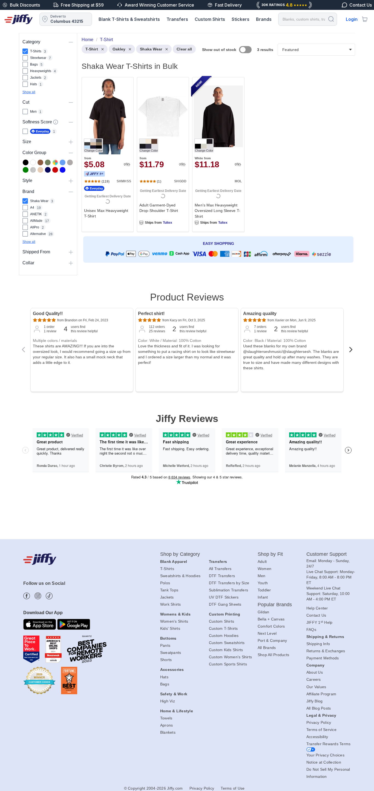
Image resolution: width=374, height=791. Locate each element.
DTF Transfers (222, 576)
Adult (262, 561)
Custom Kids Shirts (226, 650)
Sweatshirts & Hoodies (180, 576)
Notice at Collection (323, 762)
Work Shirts (170, 604)
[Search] (331, 19)
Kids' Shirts (170, 628)
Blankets (168, 732)
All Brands (267, 647)
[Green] (25, 170)
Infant (263, 597)
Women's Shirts (174, 621)
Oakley (119, 49)
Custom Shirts (210, 19)
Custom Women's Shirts (230, 657)
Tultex (167, 223)
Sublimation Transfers (228, 590)
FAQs (311, 629)
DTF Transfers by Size (229, 583)
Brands (264, 19)
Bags (164, 684)
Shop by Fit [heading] (270, 554)
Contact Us (316, 615)
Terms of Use (232, 788)
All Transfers (220, 568)
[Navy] (48, 170)
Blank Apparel (173, 561)
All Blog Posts (318, 708)
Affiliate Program (321, 694)
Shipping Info (318, 644)
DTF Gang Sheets (225, 604)
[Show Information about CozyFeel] (55, 122)
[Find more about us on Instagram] (37, 595)
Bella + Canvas (271, 619)
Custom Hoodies (224, 635)
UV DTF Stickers (224, 597)
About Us (314, 672)
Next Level (267, 633)
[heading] (216, 158)
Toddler (264, 590)
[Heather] (33, 170)
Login (352, 19)
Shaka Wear (151, 49)
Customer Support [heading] (326, 554)
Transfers (177, 19)
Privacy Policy (318, 722)
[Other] (55, 162)
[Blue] (62, 162)
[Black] (25, 162)
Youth (263, 583)
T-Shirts (167, 568)
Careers (313, 679)
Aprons (166, 725)
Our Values (316, 687)
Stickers (240, 19)
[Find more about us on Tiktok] (49, 595)
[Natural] (40, 170)
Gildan (263, 612)
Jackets (167, 597)
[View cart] (365, 19)
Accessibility (317, 737)
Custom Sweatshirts (227, 642)
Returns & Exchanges (325, 651)
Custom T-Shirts (223, 628)
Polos (165, 583)
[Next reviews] (350, 351)
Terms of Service (321, 729)
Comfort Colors (271, 626)
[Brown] (40, 162)
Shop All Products (273, 655)
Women (264, 568)
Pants (165, 645)
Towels (166, 718)
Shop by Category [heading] (180, 554)
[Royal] (62, 170)
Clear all (184, 49)
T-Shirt (91, 49)
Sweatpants (170, 652)
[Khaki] (48, 162)
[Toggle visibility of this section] (71, 42)
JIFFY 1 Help (319, 622)
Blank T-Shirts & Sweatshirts (129, 19)
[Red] (55, 170)
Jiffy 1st (94, 174)
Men (262, 576)
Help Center (317, 608)
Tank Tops (169, 590)
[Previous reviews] (23, 351)
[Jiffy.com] (18, 19)
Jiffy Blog (314, 701)
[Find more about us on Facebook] (26, 595)
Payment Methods (322, 658)
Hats (164, 677)
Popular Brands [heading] (275, 604)
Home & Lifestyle (176, 711)
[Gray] (70, 162)
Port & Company (272, 640)
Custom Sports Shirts (228, 664)
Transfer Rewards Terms (328, 744)
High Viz (167, 701)
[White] (33, 162)
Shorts (166, 659)
